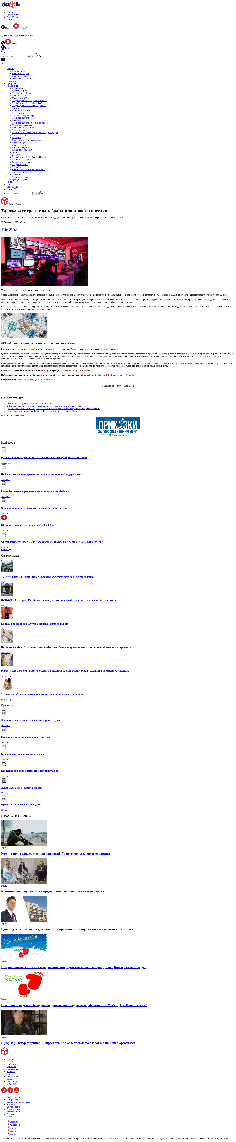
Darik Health (12, 17)
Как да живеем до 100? (22, 150)
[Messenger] (7, 226)
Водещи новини (19, 71)
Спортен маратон (20, 135)
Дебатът (16, 155)
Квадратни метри (20, 164)
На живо (11, 182)
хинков (20, 416)
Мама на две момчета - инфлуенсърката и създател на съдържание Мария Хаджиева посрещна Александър (65, 670)
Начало (10, 1061)
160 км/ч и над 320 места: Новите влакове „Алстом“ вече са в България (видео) (48, 576)
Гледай (8, 48)
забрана (13, 416)
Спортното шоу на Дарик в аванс (27, 140)
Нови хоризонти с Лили (23, 128)
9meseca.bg (6, 652)
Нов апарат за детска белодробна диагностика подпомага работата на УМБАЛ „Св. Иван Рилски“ (74, 1005)
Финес (15, 152)
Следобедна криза (20, 167)
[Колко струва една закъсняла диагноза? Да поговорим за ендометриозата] (24, 845)
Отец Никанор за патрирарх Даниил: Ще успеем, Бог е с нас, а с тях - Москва (43, 411)
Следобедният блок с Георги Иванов (29, 157)
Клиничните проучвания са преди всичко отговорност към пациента (52, 891)
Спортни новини (20, 130)
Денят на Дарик (19, 91)
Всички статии (13, 1109)
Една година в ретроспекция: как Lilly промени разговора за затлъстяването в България (67, 929)
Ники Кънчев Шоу (21, 98)
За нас (9, 1116)
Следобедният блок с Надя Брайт (27, 103)
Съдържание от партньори (19, 1102)
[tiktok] (4, 1092)
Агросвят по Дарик (21, 110)
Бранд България (19, 179)
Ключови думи (13, 1112)
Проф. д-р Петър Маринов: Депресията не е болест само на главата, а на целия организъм (68, 1043)
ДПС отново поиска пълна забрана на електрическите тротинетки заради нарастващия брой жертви (53, 408)
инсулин (5, 416)
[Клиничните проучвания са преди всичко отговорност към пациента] (24, 883)
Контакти (11, 1104)
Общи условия (13, 1097)
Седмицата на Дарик (21, 93)
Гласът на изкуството (22, 162)
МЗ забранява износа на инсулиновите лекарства (38, 343)
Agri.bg (12, 1134)
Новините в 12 (19, 120)
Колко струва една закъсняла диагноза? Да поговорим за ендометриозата (55, 853)
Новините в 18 (19, 96)
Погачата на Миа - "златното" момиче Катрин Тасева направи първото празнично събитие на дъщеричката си (67, 647)
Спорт (9, 184)
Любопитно (12, 81)
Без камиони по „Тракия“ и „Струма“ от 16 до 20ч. (30, 404)
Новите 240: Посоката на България (28, 169)
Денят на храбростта (21, 177)
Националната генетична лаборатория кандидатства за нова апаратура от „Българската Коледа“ (73, 967)
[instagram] (16, 1092)
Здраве (19, 204)
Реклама (10, 1114)
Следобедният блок (21, 118)
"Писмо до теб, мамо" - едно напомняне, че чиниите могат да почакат (43, 694)
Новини (10, 12)
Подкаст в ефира (20, 142)
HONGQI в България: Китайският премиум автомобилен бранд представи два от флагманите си (58, 600)
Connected (16, 174)
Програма (11, 83)
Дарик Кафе (17, 88)
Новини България (20, 73)
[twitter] (11, 230)
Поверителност (14, 1099)
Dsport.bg (13, 1122)
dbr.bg (4, 582)
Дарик (12, 204)
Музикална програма (22, 125)
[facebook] (3, 230)
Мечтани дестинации (22, 160)
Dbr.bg (12, 1131)
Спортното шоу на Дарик (24, 115)
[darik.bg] (11, 7)
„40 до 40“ (11, 19)
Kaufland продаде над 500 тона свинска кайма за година (34, 623)
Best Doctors (12, 1081)
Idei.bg (12, 1128)
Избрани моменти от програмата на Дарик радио (35, 132)
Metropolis (16, 137)
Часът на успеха (19, 172)
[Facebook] (11, 226)
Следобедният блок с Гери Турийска (29, 105)
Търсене (10, 1079)
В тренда (16, 108)
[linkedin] (7, 230)
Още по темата (19, 145)
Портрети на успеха (21, 147)
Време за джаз (18, 113)
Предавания (12, 15)
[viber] (15, 230)
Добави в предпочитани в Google (119, 386)
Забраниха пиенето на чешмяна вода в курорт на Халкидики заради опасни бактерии (46, 406)
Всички (5, 549)
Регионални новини (21, 78)
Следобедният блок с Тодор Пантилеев (30, 123)
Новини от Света (20, 76)
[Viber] (3, 226)
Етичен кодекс (13, 1107)
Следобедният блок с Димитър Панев (29, 100)
